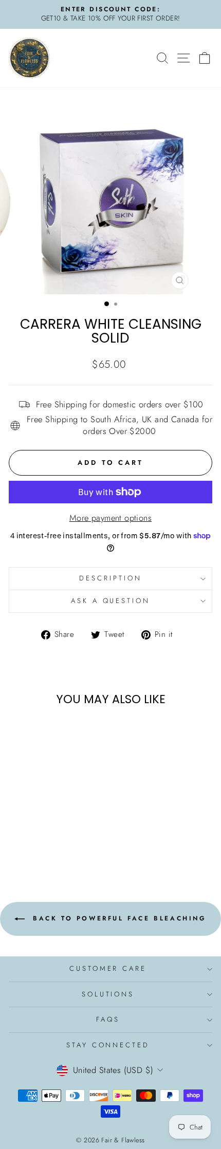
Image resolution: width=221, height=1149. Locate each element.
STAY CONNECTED (108, 1045)
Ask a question (111, 601)
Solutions (108, 994)
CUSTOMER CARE (108, 968)
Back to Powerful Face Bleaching (117, 918)
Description (110, 578)
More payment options (110, 518)
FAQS (108, 1019)
